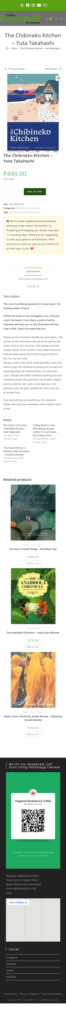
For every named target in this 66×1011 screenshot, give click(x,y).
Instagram (11, 957)
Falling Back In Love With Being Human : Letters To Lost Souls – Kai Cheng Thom (45, 430)
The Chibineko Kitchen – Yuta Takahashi (40, 48)
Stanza (40, 712)
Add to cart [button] (33, 563)
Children (36, 628)
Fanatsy (37, 212)
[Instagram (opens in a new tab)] (33, 5)
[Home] (7, 48)
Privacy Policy (10, 993)
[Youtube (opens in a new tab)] (39, 5)
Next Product (51, 68)
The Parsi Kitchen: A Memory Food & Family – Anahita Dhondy (16, 451)
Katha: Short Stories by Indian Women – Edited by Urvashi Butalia (33, 718)
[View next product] (60, 69)
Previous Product (17, 68)
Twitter (10, 970)
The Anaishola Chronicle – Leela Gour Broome (33, 632)
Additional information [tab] (33, 279)
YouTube (11, 976)
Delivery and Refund (29, 993)
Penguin (39, 544)
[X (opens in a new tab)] (22, 5)
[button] (58, 78)
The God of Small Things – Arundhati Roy (33, 549)
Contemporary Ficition (20, 212)
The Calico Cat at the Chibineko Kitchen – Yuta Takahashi (15, 429)
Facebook (11, 964)
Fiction (26, 208)
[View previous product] (5, 69)
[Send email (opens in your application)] (44, 5)
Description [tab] (33, 271)
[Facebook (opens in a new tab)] (28, 5)
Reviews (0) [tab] (33, 286)
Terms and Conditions (51, 993)
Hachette (35, 208)
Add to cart (34, 191)
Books (19, 208)
